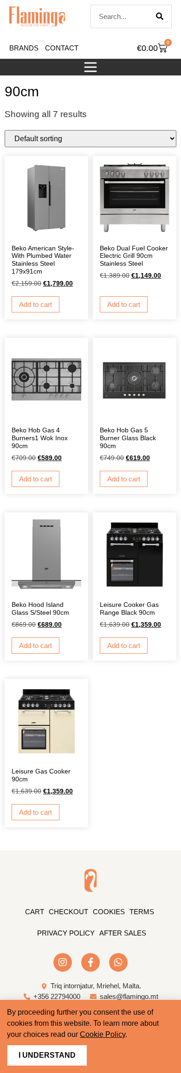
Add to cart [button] (35, 304)
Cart (34, 912)
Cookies (109, 912)
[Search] (159, 16)
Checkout (68, 912)
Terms (141, 912)
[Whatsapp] (118, 962)
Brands (24, 48)
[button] (90, 67)
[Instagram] (62, 962)
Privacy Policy (66, 933)
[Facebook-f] (90, 962)
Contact (61, 48)
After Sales (122, 933)
